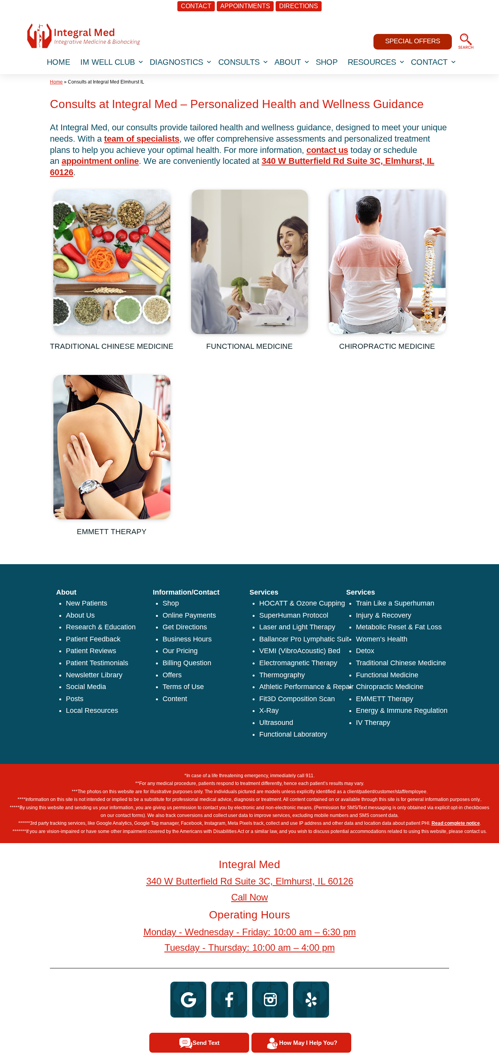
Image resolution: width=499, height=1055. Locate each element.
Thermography (282, 675)
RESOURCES (372, 62)
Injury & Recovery (383, 615)
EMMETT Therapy (384, 699)
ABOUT (287, 62)
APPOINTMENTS (245, 6)
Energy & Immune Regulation (402, 710)
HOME (58, 62)
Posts (74, 699)
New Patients (86, 603)
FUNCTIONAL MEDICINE (249, 346)
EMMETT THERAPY (112, 532)
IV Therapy (373, 722)
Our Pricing (180, 651)
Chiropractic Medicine (389, 687)
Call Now (249, 897)
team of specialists (141, 139)
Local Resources (92, 710)
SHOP (327, 62)
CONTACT (196, 6)
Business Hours (187, 639)
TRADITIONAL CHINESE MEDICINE (111, 346)
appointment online (100, 161)
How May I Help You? (308, 1042)
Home (56, 82)
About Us (80, 615)
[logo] (83, 35)
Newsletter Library (94, 675)
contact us (327, 150)
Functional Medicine (387, 675)
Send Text (206, 1042)
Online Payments (189, 615)
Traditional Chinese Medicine (401, 663)
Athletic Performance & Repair (306, 687)
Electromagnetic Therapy (298, 663)
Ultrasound (276, 722)
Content (175, 699)
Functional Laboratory (293, 734)
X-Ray (269, 710)
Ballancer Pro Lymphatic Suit (304, 639)
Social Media (86, 687)
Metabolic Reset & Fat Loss (399, 627)
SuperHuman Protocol (293, 615)
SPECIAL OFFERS (412, 41)
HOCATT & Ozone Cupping (302, 603)
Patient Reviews (91, 651)
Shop (171, 603)
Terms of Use (183, 687)
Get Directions (185, 627)
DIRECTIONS (298, 6)
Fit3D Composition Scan (297, 699)
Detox (365, 651)
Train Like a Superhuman (395, 603)
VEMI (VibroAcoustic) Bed (299, 651)
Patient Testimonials (97, 663)
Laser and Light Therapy (297, 627)
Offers (172, 675)
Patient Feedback (93, 639)
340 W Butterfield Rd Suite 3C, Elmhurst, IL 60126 (249, 881)
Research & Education (101, 627)
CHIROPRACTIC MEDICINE (387, 346)
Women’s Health (381, 639)
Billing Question (187, 663)
